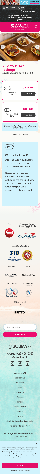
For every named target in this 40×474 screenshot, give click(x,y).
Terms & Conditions (20, 134)
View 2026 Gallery (29, 11)
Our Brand (20, 411)
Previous (3, 17)
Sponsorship (20, 378)
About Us (20, 392)
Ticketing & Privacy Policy (20, 426)
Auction (20, 397)
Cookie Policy (14, 471)
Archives (20, 416)
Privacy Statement (24, 471)
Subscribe (20, 334)
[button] (37, 443)
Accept (20, 465)
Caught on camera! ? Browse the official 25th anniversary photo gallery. (20, 18)
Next (37, 17)
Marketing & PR (20, 373)
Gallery (20, 387)
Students (20, 382)
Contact (20, 402)
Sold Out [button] (28, 94)
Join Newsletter (20, 406)
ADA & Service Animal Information (20, 421)
